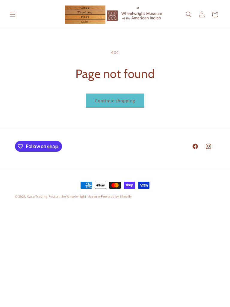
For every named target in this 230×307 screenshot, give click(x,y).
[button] (12, 14)
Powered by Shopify (116, 196)
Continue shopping (115, 100)
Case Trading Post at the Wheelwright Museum (63, 196)
